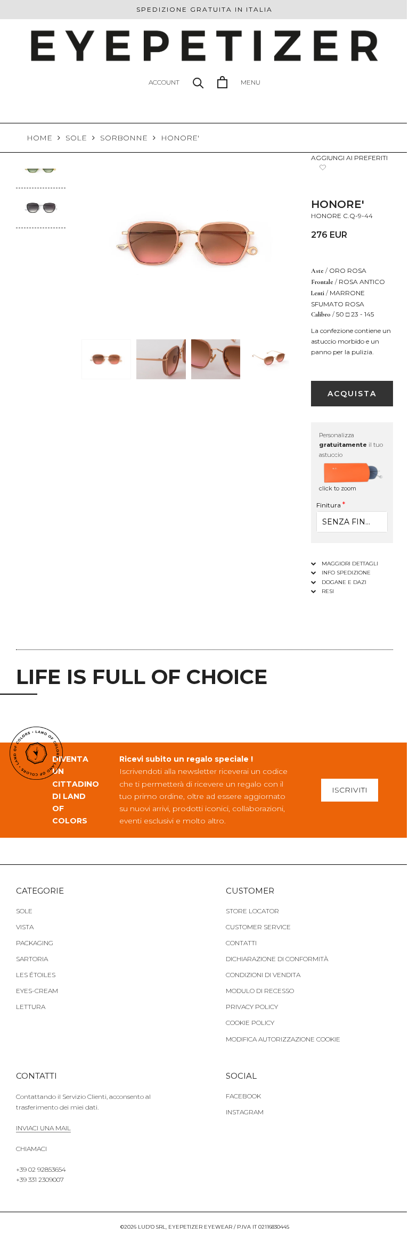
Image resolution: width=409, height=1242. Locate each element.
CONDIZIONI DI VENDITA (263, 975)
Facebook (243, 1096)
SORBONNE (124, 138)
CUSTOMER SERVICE (258, 927)
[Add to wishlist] (323, 167)
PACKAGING (34, 943)
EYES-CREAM (37, 991)
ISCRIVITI (349, 790)
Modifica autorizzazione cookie (283, 1039)
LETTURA (30, 1007)
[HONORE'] (41, 195)
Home (39, 138)
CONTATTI (241, 943)
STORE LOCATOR (252, 911)
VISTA (25, 927)
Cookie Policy (250, 1023)
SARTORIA (32, 959)
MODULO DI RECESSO (260, 991)
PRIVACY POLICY (252, 1007)
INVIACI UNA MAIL (43, 1128)
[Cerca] (198, 82)
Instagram (245, 1112)
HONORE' (180, 138)
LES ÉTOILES (35, 975)
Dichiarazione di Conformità (277, 959)
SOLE (76, 138)
